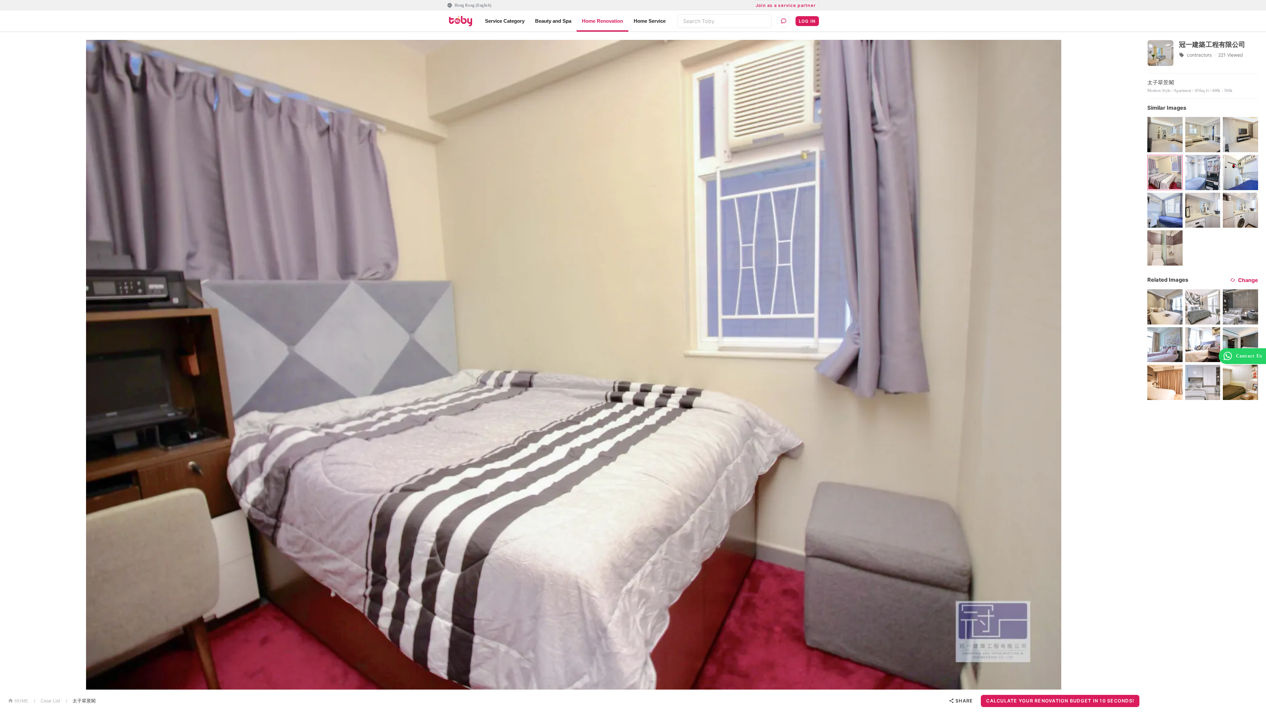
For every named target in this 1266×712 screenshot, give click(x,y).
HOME (21, 700)
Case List (50, 700)
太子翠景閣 (84, 700)
